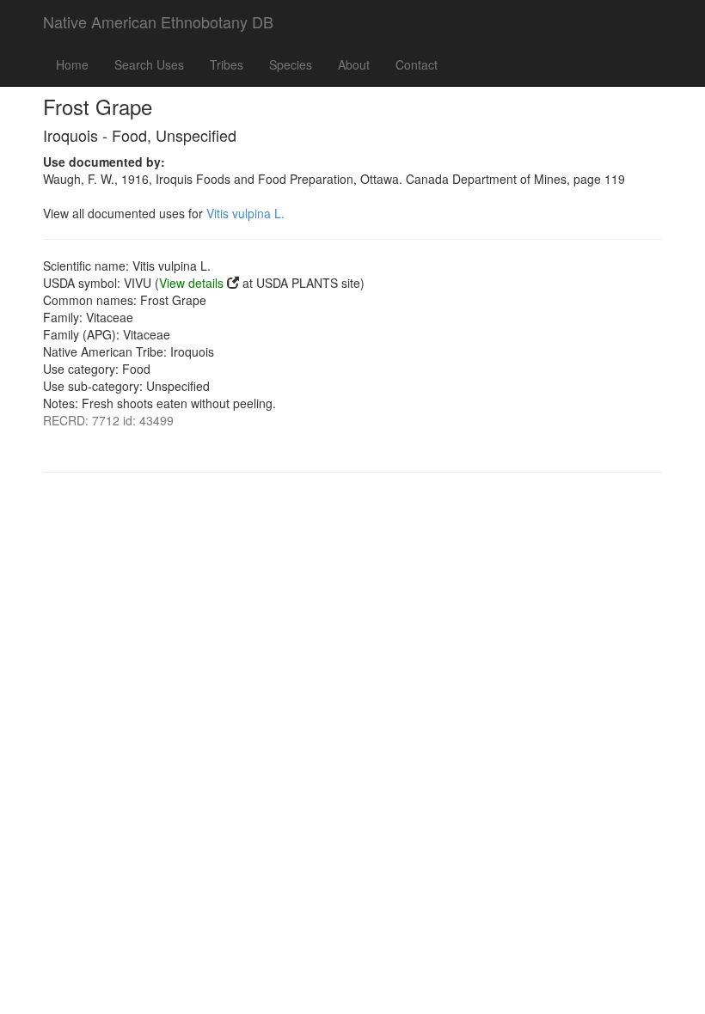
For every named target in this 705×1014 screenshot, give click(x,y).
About (354, 64)
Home (72, 64)
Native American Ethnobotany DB (158, 21)
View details (191, 282)
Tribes (226, 64)
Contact (416, 64)
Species (290, 64)
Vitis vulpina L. (245, 213)
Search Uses (149, 64)
